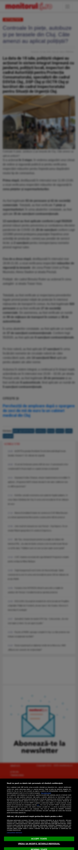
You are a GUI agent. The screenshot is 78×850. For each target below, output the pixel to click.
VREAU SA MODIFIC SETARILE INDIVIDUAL (39, 844)
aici (38, 805)
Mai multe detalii (46, 793)
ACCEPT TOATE (39, 839)
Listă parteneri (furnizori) (14, 832)
